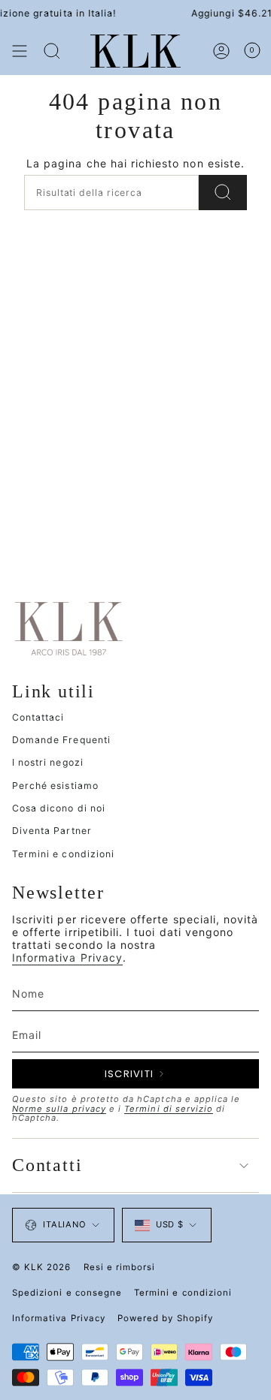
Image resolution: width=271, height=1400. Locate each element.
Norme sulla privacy (59, 1108)
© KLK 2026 (42, 1267)
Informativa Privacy (67, 957)
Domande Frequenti (61, 739)
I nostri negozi (48, 762)
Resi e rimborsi (120, 1267)
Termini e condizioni (63, 854)
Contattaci (38, 717)
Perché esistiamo (55, 785)
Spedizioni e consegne (67, 1292)
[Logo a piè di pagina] (68, 628)
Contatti (47, 1165)
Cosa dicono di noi (58, 808)
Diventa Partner (52, 830)
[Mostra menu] (20, 51)
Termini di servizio (168, 1108)
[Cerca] (52, 51)
